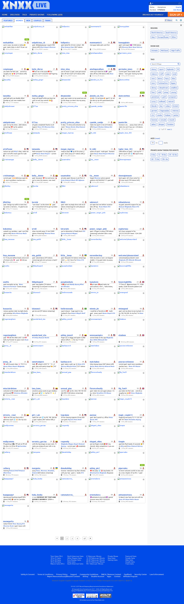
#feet (63, 47)
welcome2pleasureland (128, 255)
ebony (154, 69)
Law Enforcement (157, 574)
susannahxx (65, 176)
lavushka (7, 96)
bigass (173, 83)
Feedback (128, 574)
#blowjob (138, 260)
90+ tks (165, 159)
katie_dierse (37, 69)
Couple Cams (130, 562)
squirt (161, 69)
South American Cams (75, 564)
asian (168, 74)
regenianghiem (9, 335)
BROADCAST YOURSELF (153, 14)
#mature (22, 471)
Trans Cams (129, 564)
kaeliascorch (66, 362)
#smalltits (100, 393)
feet (153, 92)
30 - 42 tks (173, 155)
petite (176, 115)
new (153, 79)
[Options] (181, 20)
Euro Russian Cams (74, 560)
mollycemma (8, 441)
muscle (171, 120)
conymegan (8, 69)
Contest (117, 576)
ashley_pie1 (95, 468)
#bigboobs (128, 207)
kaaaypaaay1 (8, 495)
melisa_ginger (38, 96)
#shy (52, 127)
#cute (63, 180)
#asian (38, 153)
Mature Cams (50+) (57, 564)
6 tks (153, 155)
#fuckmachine (94, 473)
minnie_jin (94, 309)
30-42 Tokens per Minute (95, 560)
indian (168, 106)
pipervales (123, 468)
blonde (154, 106)
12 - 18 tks (162, 155)
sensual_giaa (66, 388)
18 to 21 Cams (56, 558)
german (154, 111)
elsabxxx (122, 335)
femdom (170, 124)
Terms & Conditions (45, 574)
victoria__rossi (9, 415)
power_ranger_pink (98, 229)
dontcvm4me (124, 96)
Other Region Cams (74, 558)
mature (154, 74)
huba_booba (37, 495)
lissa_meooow (9, 255)
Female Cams (130, 558)
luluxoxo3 (36, 309)
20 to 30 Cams (56, 560)
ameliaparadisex (97, 69)
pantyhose (155, 97)
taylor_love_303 (125, 149)
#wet (76, 419)
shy (161, 106)
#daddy (72, 284)
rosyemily (65, 441)
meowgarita (8, 521)
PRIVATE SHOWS (37, 14)
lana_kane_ (36, 388)
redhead (162, 101)
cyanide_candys (96, 122)
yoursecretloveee (126, 362)
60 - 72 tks (155, 159)
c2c (153, 115)
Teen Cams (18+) (57, 556)
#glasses (81, 180)
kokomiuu (7, 229)
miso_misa (65, 69)
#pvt (72, 47)
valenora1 (94, 202)
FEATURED (8, 20)
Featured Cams (130, 556)
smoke (159, 115)
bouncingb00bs (125, 282)
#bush (73, 180)
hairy (167, 79)
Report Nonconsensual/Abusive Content (63, 576)
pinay (166, 92)
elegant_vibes (96, 441)
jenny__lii (7, 362)
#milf (83, 313)
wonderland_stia (39, 335)
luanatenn (94, 282)
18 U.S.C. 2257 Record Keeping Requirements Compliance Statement (92, 586)
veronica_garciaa (39, 441)
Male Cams (129, 560)
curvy (154, 101)
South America (171, 33)
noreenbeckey (96, 255)
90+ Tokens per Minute (94, 564)
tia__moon (94, 176)
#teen (130, 47)
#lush (42, 47)
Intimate (155, 50)
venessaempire (96, 335)
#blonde (131, 260)
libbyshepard (37, 282)
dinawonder (66, 96)
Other (174, 37)
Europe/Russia (163, 37)
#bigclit (78, 313)
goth (164, 97)
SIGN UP (175, 14)
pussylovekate (67, 282)
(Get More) (177, 10)
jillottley (7, 202)
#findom (67, 286)
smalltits (174, 88)
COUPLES (37, 20)
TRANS (48, 20)
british (175, 106)
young (173, 92)
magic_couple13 (126, 415)
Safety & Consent (28, 574)
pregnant (172, 97)
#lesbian (101, 127)
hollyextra (65, 43)
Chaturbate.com (99, 600)
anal (174, 74)
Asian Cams (71, 562)
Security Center (140, 574)
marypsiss (36, 468)
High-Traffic (175, 50)
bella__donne (37, 176)
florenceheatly (96, 388)
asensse (93, 415)
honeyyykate (124, 43)
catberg (6, 468)
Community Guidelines (89, 574)
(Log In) (178, 7)
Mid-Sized (164, 50)
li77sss (35, 122)
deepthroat (163, 88)
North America (157, 33)
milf (161, 74)
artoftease (7, 149)
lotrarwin (65, 229)
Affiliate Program (130, 576)
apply (166, 143)
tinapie (122, 441)
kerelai (35, 202)
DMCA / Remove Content (111, 574)
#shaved (107, 366)
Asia (153, 37)
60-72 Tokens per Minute (95, 562)
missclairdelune (10, 388)
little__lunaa (66, 255)
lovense (154, 120)
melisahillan (8, 43)
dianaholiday (66, 468)
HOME (5, 14)
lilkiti (63, 202)
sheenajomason (125, 176)
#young (63, 233)
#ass (91, 340)
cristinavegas (8, 176)
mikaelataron (124, 202)
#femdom (24, 393)
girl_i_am (36, 415)
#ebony (106, 127)
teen (153, 83)
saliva (153, 124)
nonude (163, 120)
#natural (68, 47)
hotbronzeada (67, 309)
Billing (85, 576)
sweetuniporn (38, 362)
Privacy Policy (61, 574)
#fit (77, 180)
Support (73, 574)
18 (178, 69)
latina (160, 79)
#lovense (52, 47)
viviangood (123, 309)
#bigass (74, 233)
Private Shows (113, 556)
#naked (34, 473)
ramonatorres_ (67, 495)
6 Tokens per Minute (93, 556)
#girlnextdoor (21, 446)
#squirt (46, 47)
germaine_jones (125, 69)
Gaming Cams (112, 560)
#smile (47, 337)
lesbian (167, 115)
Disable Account (97, 576)
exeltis (6, 282)
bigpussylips (164, 111)
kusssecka (7, 309)
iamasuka (36, 149)
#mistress (17, 393)
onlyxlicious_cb (38, 43)
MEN (28, 20)
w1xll (34, 229)
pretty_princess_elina (70, 122)
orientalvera (95, 495)
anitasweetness (125, 495)
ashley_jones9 (67, 335)
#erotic (73, 127)
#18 (43, 127)
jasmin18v (123, 122)
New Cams (111, 558)
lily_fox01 (123, 388)
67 (85, 538)
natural (170, 101)
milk (159, 92)
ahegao (161, 124)
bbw (173, 79)
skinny (154, 88)
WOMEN (19, 20)
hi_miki (93, 149)
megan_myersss (67, 149)
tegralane (65, 415)
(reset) (157, 138)
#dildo (95, 340)
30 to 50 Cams (56, 562)
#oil (111, 127)
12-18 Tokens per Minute (95, 558)
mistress (175, 111)
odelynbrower (9, 122)
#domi (105, 207)
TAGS (24, 14)
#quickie (71, 419)
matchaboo (94, 362)
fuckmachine (163, 83)
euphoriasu (123, 229)
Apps (109, 576)
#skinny (139, 47)
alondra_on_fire (96, 96)
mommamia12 (96, 43)
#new (111, 74)
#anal (135, 47)
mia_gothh (36, 255)
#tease (68, 127)
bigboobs (170, 69)
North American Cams (75, 556)
